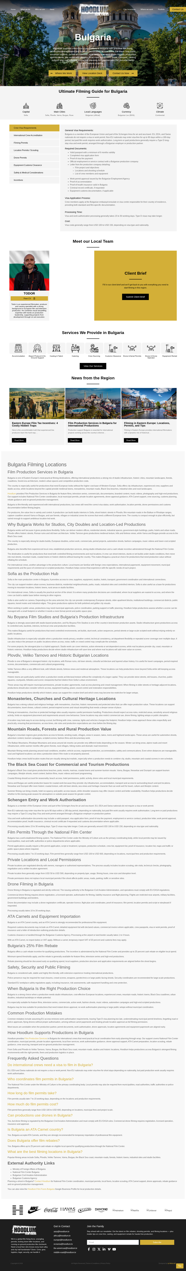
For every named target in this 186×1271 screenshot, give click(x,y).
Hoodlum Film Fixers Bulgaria (41, 1189)
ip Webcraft (171, 1263)
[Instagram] (94, 1249)
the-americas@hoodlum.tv (65, 1248)
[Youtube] (114, 1249)
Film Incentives (129, 9)
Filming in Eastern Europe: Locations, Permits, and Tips (147, 424)
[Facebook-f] (89, 1249)
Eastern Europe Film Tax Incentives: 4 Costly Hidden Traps (35, 424)
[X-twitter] (99, 1249)
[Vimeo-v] (109, 1249)
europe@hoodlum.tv (63, 1240)
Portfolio (161, 9)
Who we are (40, 9)
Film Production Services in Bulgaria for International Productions (92, 424)
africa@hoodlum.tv (62, 1236)
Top (179, 1266)
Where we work (147, 9)
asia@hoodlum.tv (61, 1231)
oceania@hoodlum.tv (63, 1244)
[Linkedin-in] (104, 1249)
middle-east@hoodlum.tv (65, 1252)
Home (13, 9)
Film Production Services (36, 1038)
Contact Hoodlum (42, 1181)
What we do (25, 9)
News (52, 9)
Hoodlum (12, 494)
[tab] (34, 128)
